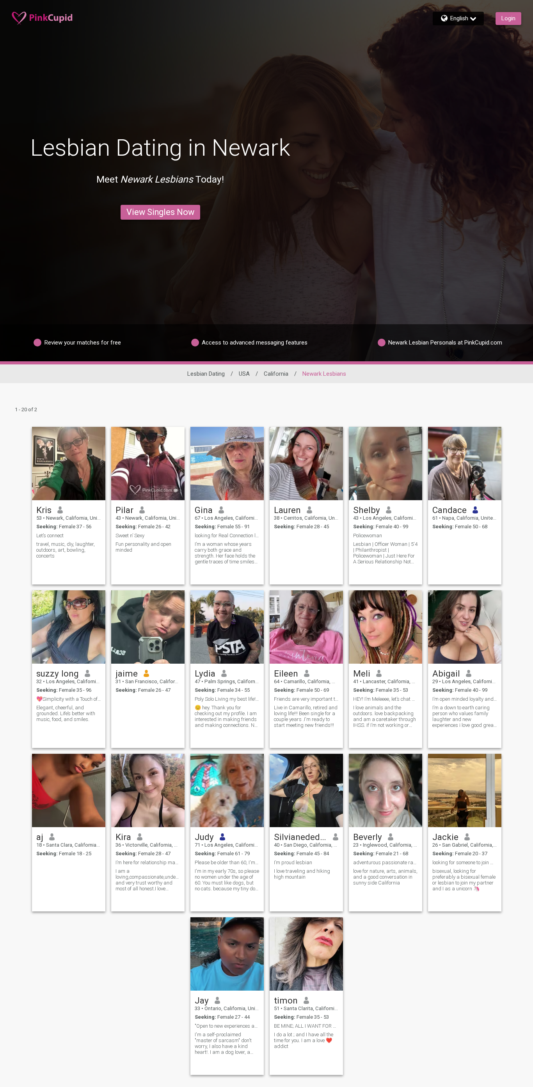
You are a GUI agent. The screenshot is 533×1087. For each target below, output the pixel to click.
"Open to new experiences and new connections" (227, 1026)
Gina (204, 510)
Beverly (367, 837)
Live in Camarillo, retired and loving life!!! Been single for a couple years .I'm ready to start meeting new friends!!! (306, 716)
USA (244, 373)
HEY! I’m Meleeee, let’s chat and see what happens (385, 699)
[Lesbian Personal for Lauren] (306, 463)
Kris (44, 510)
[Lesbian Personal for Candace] (464, 463)
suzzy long (57, 673)
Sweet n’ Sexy (129, 535)
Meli (361, 673)
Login (508, 18)
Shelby (366, 510)
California (276, 373)
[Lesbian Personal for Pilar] (148, 463)
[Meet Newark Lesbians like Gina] (227, 463)
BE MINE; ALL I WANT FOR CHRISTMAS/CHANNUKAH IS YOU (306, 1026)
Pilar (124, 510)
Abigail (446, 673)
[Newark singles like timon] (306, 954)
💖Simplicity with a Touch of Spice (68, 699)
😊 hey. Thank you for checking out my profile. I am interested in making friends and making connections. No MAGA (226, 716)
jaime (126, 673)
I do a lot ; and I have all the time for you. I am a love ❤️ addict (303, 1040)
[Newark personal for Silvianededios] (306, 790)
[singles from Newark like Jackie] (464, 790)
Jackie (445, 837)
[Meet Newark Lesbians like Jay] (227, 954)
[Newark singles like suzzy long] (68, 627)
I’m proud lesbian (293, 862)
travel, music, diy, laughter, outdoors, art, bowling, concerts (65, 550)
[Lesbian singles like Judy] (227, 790)
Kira (123, 837)
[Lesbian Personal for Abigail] (464, 627)
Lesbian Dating (206, 373)
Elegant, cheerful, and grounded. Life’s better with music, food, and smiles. (65, 713)
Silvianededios (300, 837)
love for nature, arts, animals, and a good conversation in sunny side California (385, 877)
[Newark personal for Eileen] (306, 627)
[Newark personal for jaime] (148, 627)
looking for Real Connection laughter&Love (227, 535)
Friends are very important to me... (306, 699)
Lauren (287, 510)
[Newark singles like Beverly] (385, 790)
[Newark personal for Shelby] (385, 463)
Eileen (286, 673)
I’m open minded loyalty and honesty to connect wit (464, 699)
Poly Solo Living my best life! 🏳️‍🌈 (227, 699)
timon (286, 1000)
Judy (204, 837)
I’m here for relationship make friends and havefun (147, 862)
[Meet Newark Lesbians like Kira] (148, 790)
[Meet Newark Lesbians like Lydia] (227, 627)
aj (39, 837)
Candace (449, 510)
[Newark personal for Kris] (68, 463)
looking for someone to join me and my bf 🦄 (464, 862)
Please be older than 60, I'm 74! (227, 862)
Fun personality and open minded (143, 547)
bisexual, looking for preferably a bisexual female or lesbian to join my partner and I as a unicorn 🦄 (464, 880)
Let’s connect (50, 535)
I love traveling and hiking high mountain (302, 874)
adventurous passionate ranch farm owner (385, 862)
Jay (202, 1000)
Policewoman (367, 535)
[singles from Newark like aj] (68, 790)
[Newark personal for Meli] (385, 627)
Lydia (205, 673)
